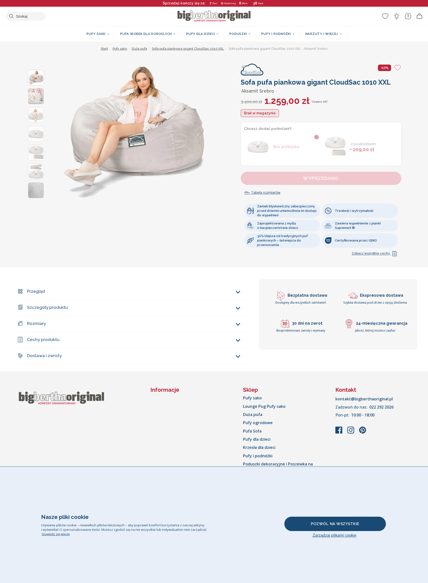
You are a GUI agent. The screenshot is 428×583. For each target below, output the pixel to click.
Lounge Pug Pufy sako (264, 406)
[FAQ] (408, 16)
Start (104, 48)
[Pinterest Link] (362, 432)
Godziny (230, 3)
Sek (261, 3)
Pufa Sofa (252, 431)
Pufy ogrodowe (258, 422)
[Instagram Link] (351, 432)
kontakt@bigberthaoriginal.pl (364, 399)
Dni (215, 3)
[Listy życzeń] (385, 16)
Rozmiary (36, 323)
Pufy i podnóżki (257, 456)
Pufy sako (252, 398)
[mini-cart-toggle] (419, 16)
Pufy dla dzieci (256, 439)
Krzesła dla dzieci (259, 447)
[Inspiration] (396, 16)
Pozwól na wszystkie (335, 524)
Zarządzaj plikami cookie (334, 535)
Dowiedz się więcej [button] (56, 534)
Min (245, 3)
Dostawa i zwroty (44, 355)
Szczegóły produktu (47, 307)
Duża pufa (252, 414)
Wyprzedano (321, 178)
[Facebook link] (339, 432)
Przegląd (36, 291)
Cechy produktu (43, 339)
